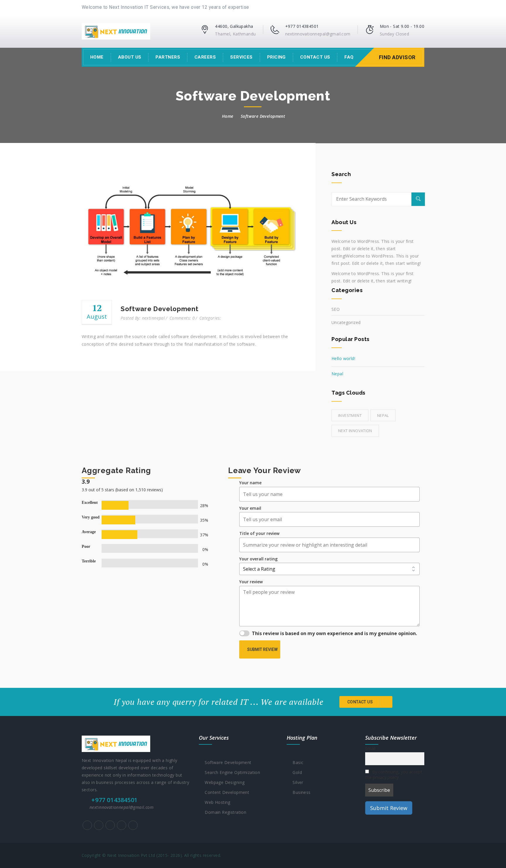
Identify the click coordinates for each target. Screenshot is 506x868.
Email (370, 748)
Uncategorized (345, 322)
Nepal (337, 373)
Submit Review (262, 649)
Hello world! (343, 358)
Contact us (360, 702)
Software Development (226, 762)
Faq (348, 57)
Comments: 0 (182, 318)
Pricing (276, 57)
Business (300, 792)
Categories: (210, 318)
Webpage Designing (223, 782)
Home (97, 57)
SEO (335, 309)
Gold (296, 772)
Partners (167, 57)
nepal (383, 415)
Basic (296, 762)
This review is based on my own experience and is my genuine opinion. (334, 633)
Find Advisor (397, 57)
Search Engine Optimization (231, 772)
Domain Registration (224, 812)
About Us (129, 57)
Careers (205, 57)
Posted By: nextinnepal (143, 318)
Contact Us (315, 57)
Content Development (225, 792)
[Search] (418, 199)
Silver (296, 782)
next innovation (355, 430)
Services (241, 57)
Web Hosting (216, 802)
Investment (350, 415)
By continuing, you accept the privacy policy (393, 774)
